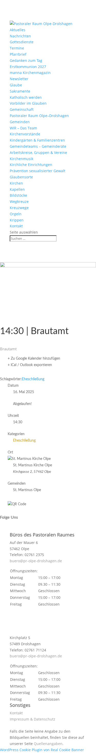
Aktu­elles (17, 29)
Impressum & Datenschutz (32, 719)
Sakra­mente (20, 91)
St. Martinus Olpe (27, 490)
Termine (17, 48)
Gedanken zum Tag (26, 60)
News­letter (19, 78)
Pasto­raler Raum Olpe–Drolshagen (39, 115)
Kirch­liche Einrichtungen (31, 164)
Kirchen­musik (21, 158)
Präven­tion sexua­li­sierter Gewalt (37, 170)
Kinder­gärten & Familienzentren (37, 140)
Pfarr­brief (18, 54)
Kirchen (16, 183)
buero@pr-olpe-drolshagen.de (36, 560)
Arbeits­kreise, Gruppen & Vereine (38, 152)
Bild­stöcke (18, 195)
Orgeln (16, 213)
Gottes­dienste (22, 41)
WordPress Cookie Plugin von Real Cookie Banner (42, 749)
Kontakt (16, 226)
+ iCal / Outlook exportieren (30, 365)
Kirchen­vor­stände (25, 133)
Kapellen (17, 189)
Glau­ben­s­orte (21, 177)
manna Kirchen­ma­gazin (30, 72)
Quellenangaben (48, 743)
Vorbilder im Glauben (28, 103)
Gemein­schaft (22, 109)
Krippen (17, 220)
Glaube (16, 84)
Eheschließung (33, 379)
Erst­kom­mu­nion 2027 (28, 66)
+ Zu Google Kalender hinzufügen (34, 358)
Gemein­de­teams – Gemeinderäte (38, 146)
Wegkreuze (19, 201)
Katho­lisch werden (26, 97)
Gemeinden (20, 121)
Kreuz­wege (19, 207)
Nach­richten (20, 36)
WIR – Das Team (23, 128)
